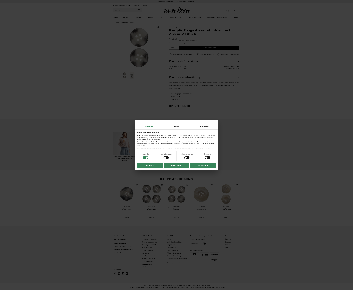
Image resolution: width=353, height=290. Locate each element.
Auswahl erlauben (176, 165)
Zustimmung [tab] (149, 126)
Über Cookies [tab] (204, 126)
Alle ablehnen (150, 165)
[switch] (166, 157)
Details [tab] (176, 126)
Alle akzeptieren (203, 165)
